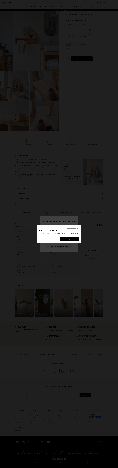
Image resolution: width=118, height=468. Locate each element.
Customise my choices (49, 239)
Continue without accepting (73, 228)
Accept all (69, 239)
